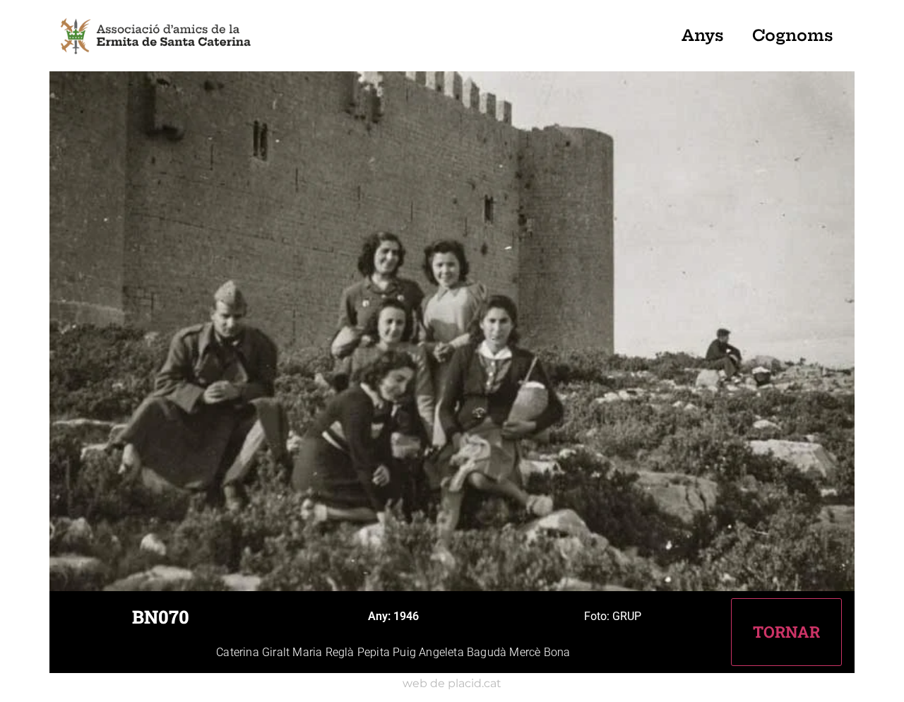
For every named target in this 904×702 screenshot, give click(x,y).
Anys (703, 35)
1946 (406, 616)
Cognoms (792, 35)
